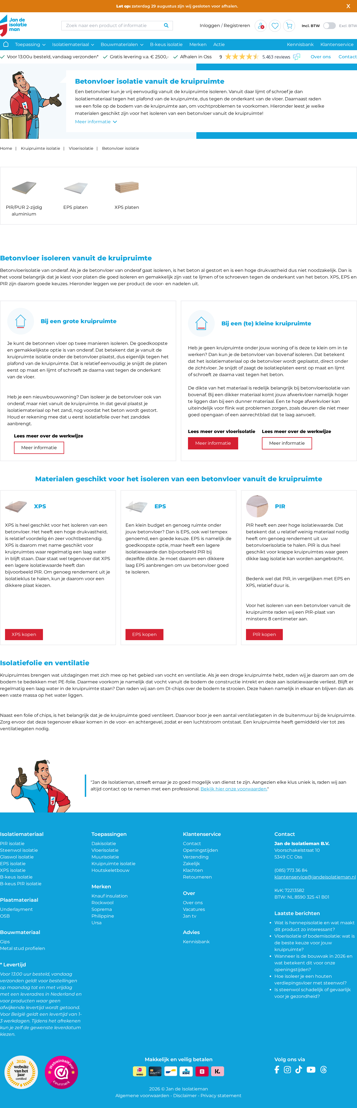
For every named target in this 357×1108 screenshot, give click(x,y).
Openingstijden (200, 850)
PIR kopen (264, 634)
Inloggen (210, 25)
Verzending (196, 857)
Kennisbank (300, 44)
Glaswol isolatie (17, 857)
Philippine (102, 916)
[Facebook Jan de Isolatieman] (276, 1070)
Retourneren (197, 877)
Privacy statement (221, 1095)
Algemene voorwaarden (142, 1095)
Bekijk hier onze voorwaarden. (234, 789)
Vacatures (194, 909)
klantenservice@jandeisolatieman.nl (315, 877)
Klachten (193, 870)
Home (6, 148)
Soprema (101, 909)
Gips (5, 941)
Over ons (321, 56)
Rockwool (102, 902)
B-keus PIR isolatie (21, 883)
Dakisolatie (103, 843)
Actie (219, 44)
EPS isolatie (13, 863)
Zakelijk (191, 863)
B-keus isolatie (166, 44)
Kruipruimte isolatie (40, 148)
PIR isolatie (12, 843)
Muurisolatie (105, 857)
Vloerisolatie (81, 148)
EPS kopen (144, 634)
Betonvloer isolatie (120, 148)
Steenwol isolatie (19, 850)
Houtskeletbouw (110, 870)
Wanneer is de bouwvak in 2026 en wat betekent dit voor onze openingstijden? (313, 963)
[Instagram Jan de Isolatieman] (287, 1070)
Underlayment (16, 909)
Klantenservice (337, 44)
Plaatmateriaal (19, 900)
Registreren (237, 25)
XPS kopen (24, 634)
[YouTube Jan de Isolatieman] (311, 1070)
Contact (348, 56)
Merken (198, 44)
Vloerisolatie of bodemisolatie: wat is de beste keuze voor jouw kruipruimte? (314, 942)
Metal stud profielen (22, 948)
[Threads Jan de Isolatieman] (323, 1070)
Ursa (96, 922)
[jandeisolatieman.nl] (25, 25)
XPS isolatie (13, 870)
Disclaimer (185, 1095)
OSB (5, 916)
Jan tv (189, 916)
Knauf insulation (109, 896)
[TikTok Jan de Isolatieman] (298, 1070)
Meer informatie (39, 447)
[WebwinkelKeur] (61, 1072)
